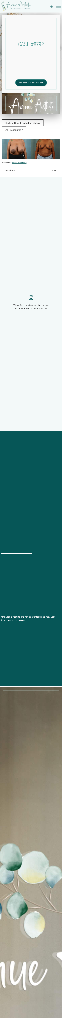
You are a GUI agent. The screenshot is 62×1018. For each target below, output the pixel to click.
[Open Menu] (58, 6)
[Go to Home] (16, 6)
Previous (10, 170)
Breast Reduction (19, 162)
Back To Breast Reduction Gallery (22, 123)
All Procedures (13, 129)
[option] (31, 149)
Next (54, 170)
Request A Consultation (31, 82)
